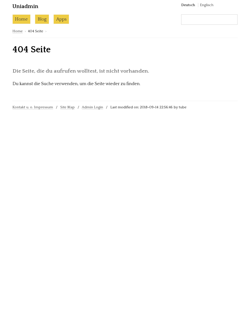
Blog (42, 19)
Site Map (67, 107)
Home (21, 19)
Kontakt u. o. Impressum (32, 107)
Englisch (206, 5)
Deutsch (188, 5)
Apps (61, 19)
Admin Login (92, 107)
